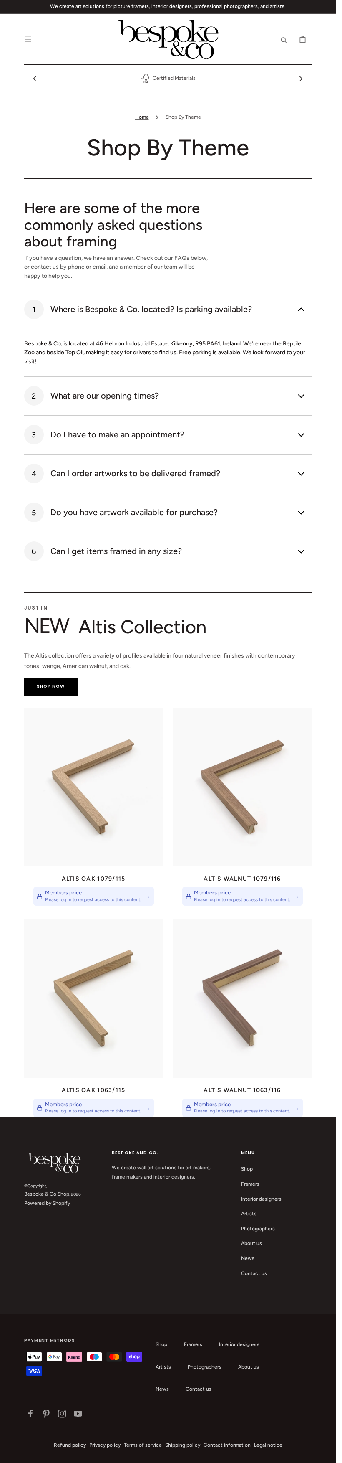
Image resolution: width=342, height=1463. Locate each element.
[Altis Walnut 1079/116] (242, 787)
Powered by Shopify (47, 1203)
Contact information (227, 1445)
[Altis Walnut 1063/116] (242, 998)
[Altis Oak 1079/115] (93, 787)
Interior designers (261, 1199)
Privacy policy (105, 1445)
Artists (248, 1214)
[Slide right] (301, 78)
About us (251, 1243)
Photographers (258, 1229)
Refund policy (70, 1445)
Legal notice (268, 1445)
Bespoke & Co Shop (46, 1194)
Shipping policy (182, 1445)
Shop (247, 1169)
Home (142, 117)
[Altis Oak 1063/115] (93, 998)
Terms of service (143, 1445)
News (247, 1258)
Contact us (254, 1273)
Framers (250, 1184)
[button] (28, 39)
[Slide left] (35, 78)
